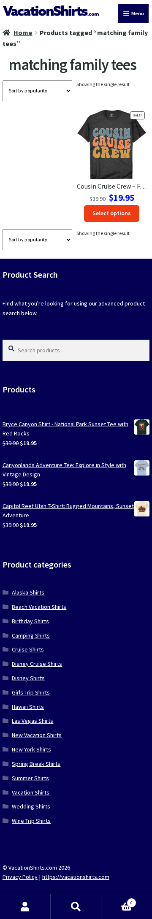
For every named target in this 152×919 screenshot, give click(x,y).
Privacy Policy (20, 877)
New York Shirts (31, 749)
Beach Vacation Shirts (39, 607)
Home (23, 32)
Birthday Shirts (30, 621)
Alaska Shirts (28, 592)
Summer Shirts (30, 778)
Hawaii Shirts (28, 707)
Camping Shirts (31, 635)
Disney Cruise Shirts (37, 664)
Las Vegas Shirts (32, 720)
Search (76, 906)
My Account (25, 906)
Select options (111, 213)
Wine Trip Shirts (31, 820)
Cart (117, 900)
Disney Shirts (28, 678)
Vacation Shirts (30, 792)
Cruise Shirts (28, 649)
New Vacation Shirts (37, 735)
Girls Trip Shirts (31, 692)
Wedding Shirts (31, 806)
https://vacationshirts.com (75, 877)
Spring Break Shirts (36, 764)
